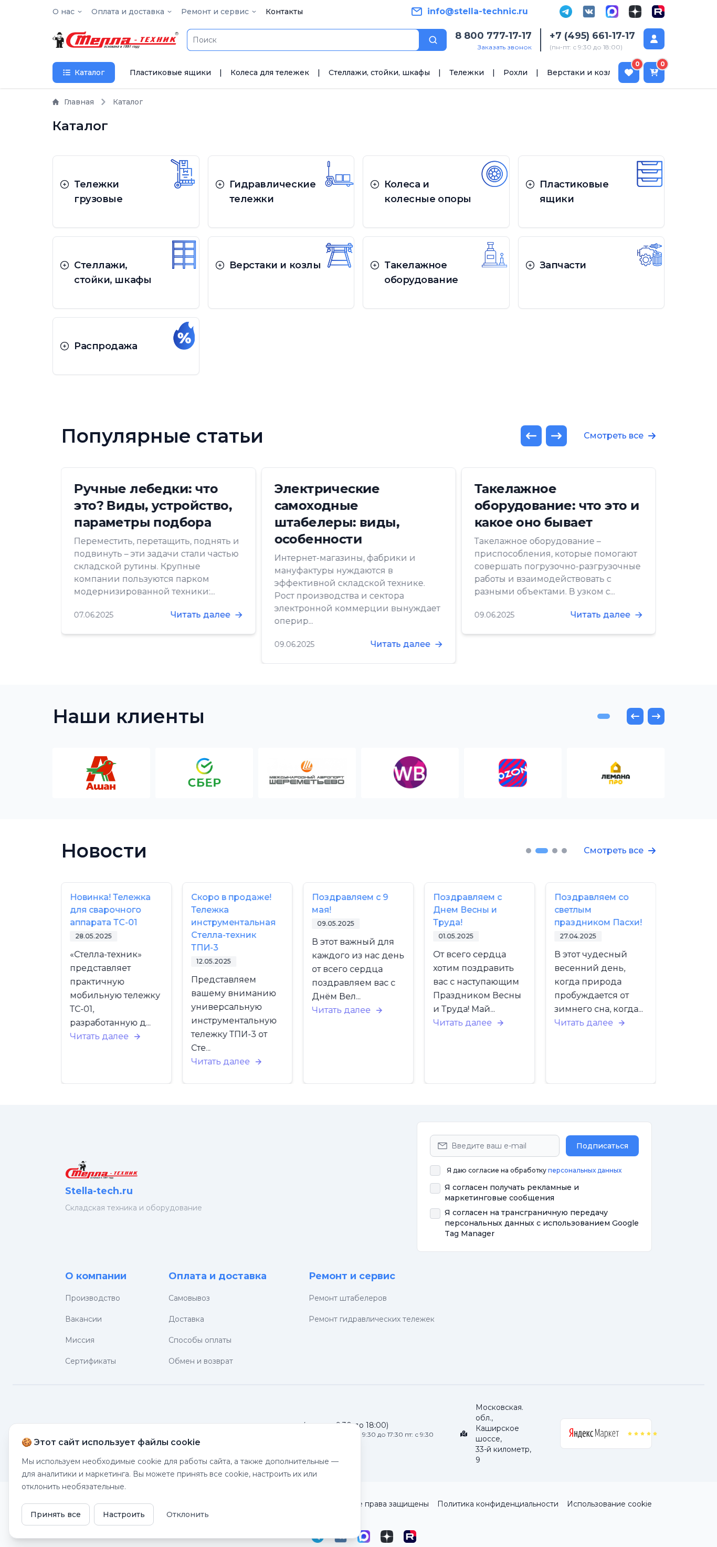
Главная (79, 102)
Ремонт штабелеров (348, 1298)
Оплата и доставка (217, 1276)
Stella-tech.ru (99, 1191)
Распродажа (106, 346)
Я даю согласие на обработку (534, 1170)
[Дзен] (635, 11)
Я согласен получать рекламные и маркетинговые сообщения (512, 1193)
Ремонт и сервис (352, 1276)
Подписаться (602, 1146)
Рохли (515, 72)
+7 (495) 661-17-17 (592, 35)
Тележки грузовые (98, 192)
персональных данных (584, 1170)
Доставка (186, 1319)
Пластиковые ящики (170, 72)
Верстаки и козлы (582, 72)
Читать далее (200, 615)
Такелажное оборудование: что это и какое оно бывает (557, 505)
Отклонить (187, 1514)
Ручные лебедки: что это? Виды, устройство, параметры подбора (153, 505)
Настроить (124, 1514)
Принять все (55, 1514)
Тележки (466, 72)
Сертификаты (90, 1361)
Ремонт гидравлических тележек (372, 1319)
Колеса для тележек (269, 72)
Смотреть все (614, 436)
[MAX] (612, 11)
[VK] (589, 11)
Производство (92, 1298)
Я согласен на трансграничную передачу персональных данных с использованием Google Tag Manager (542, 1223)
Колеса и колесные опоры (427, 192)
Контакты (284, 11)
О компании (95, 1276)
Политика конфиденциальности (497, 1504)
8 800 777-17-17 (493, 35)
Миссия (79, 1340)
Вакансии (83, 1319)
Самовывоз (189, 1298)
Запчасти (563, 265)
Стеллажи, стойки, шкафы (379, 72)
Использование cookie (609, 1504)
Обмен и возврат (200, 1361)
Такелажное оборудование (421, 272)
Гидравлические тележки (272, 192)
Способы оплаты (199, 1340)
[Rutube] (658, 11)
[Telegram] (566, 11)
